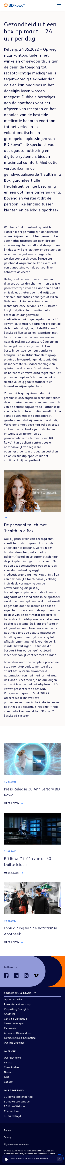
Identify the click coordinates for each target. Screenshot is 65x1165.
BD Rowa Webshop (15, 1106)
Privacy (7, 1137)
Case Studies (11, 1067)
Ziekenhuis (10, 1028)
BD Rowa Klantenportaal (18, 1097)
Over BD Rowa (12, 1058)
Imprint (8, 1130)
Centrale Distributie (15, 1019)
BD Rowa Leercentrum (17, 1101)
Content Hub (11, 1111)
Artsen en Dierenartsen (17, 1033)
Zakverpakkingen (14, 1023)
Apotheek (10, 1014)
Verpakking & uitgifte (16, 1009)
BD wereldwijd (12, 1116)
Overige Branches (14, 1043)
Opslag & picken (13, 999)
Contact (9, 1082)
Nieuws (8, 1072)
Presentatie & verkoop (17, 1004)
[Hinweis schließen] (59, 1159)
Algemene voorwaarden (16, 1144)
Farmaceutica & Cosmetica (20, 1038)
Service (8, 1062)
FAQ (6, 1077)
